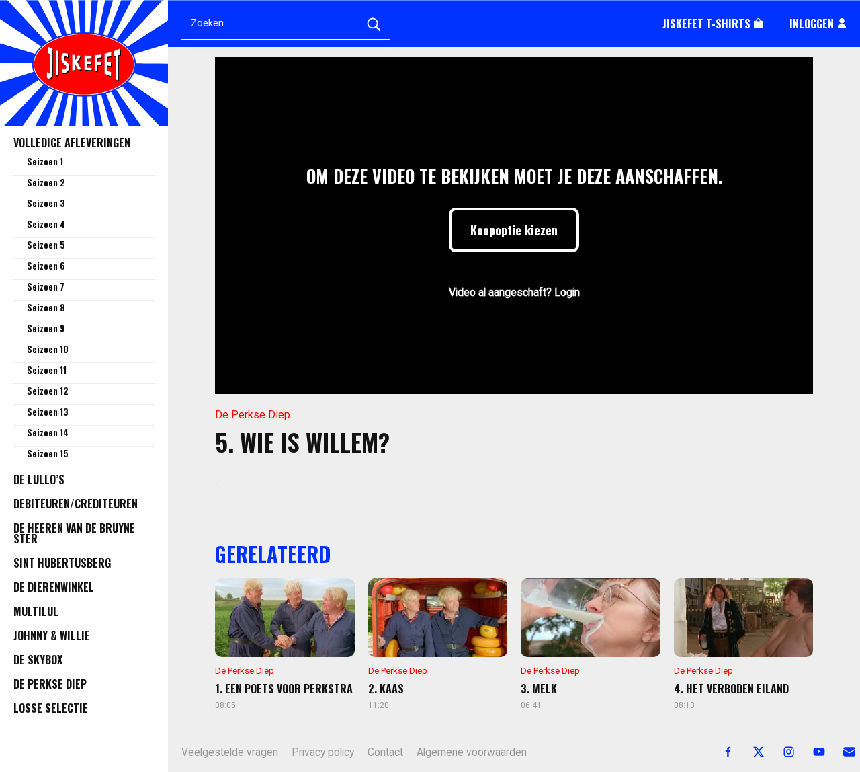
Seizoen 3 (46, 203)
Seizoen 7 (45, 286)
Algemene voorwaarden (472, 752)
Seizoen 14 (48, 432)
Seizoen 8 (46, 307)
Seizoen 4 (46, 224)
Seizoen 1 (45, 161)
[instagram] (781, 752)
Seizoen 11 (47, 370)
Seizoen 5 (46, 245)
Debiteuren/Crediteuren (75, 504)
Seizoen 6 (46, 265)
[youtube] (811, 752)
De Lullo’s (38, 479)
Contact (385, 752)
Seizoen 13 (48, 411)
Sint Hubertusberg (62, 563)
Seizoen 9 (45, 328)
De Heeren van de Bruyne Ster (74, 533)
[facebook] (720, 752)
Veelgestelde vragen (229, 752)
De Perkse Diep (50, 684)
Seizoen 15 (48, 453)
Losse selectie (50, 708)
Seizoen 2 (46, 182)
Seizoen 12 (48, 390)
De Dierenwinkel (53, 587)
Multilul (35, 611)
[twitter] (751, 752)
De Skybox (37, 660)
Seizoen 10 (48, 349)
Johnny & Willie (51, 635)
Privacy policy (323, 752)
